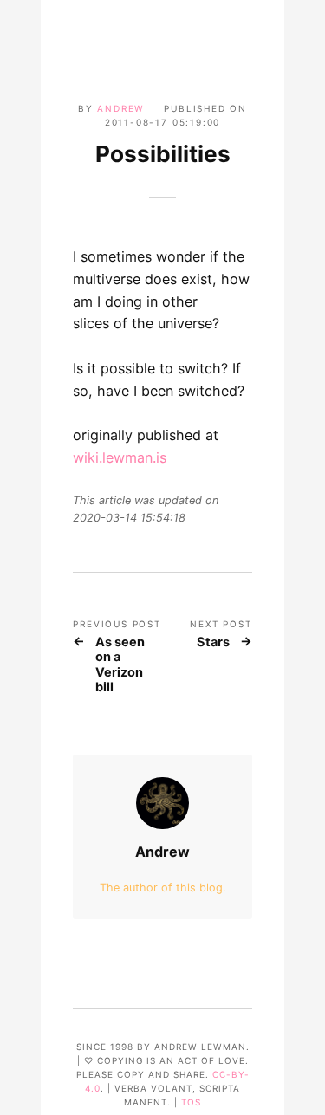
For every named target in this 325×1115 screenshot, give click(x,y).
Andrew (121, 108)
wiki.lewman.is (119, 457)
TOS (191, 1102)
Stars (213, 642)
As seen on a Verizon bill (120, 665)
